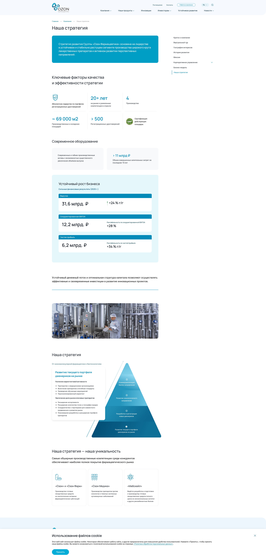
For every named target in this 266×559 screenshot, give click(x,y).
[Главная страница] (60, 7)
